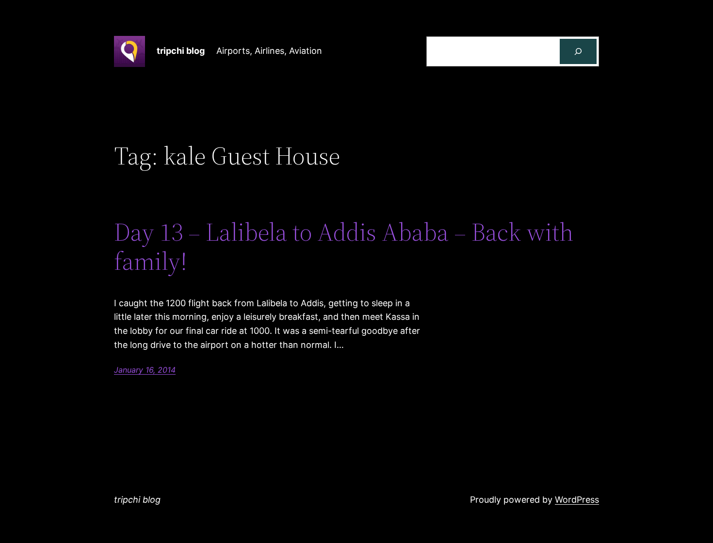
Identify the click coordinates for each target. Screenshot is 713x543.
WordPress (577, 499)
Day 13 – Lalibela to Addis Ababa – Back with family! (343, 246)
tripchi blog (181, 51)
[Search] (578, 51)
